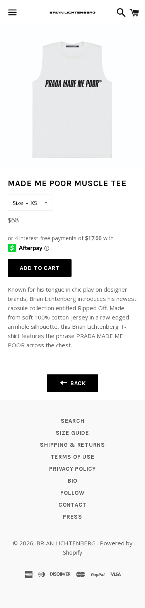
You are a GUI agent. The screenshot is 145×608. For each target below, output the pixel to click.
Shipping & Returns (72, 444)
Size (18, 203)
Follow (72, 492)
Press (72, 516)
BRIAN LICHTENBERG (66, 543)
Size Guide (72, 432)
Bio (72, 480)
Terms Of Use (73, 456)
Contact (72, 504)
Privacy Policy (72, 468)
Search (73, 420)
